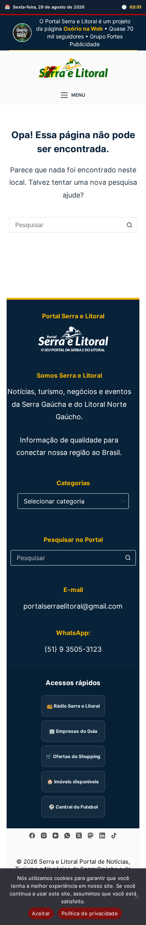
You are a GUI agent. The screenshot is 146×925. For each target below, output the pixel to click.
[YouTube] (55, 835)
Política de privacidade (90, 913)
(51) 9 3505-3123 (73, 649)
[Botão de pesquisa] (129, 224)
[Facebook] (32, 835)
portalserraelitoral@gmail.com (73, 606)
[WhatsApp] (67, 835)
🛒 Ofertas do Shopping (73, 756)
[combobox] (65, 225)
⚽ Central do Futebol (73, 807)
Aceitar (41, 913)
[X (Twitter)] (79, 835)
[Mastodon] (90, 835)
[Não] (136, 897)
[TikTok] (114, 835)
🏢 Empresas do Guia (73, 731)
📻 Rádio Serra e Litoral (73, 706)
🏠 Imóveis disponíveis (73, 781)
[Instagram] (44, 835)
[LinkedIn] (102, 835)
